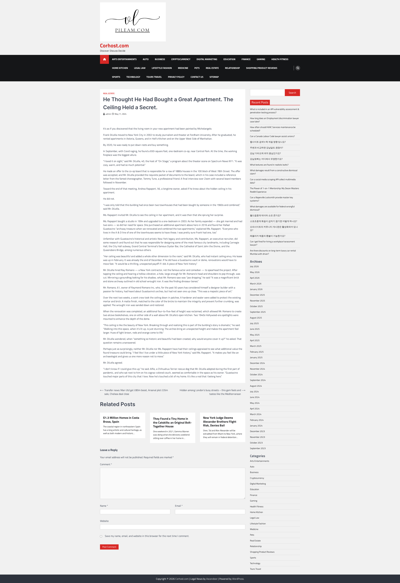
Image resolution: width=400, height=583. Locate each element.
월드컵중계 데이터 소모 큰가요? (265, 215)
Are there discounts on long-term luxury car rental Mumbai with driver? (273, 252)
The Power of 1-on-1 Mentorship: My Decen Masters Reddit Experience (274, 190)
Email (179, 506)
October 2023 (256, 442)
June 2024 (255, 397)
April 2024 (255, 408)
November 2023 (257, 437)
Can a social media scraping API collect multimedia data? (273, 181)
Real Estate (212, 68)
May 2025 (255, 334)
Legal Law (139, 68)
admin (108, 113)
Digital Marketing (207, 59)
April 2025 (255, 340)
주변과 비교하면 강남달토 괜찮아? (266, 147)
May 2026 (255, 272)
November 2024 (257, 369)
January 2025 (256, 357)
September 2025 (258, 312)
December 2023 (257, 431)
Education (229, 59)
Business (160, 59)
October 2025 (256, 306)
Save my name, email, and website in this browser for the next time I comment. (147, 536)
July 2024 (254, 391)
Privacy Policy (176, 77)
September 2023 (258, 448)
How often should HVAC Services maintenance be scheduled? (272, 128)
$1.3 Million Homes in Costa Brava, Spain (121, 420)
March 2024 (255, 414)
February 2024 (257, 420)
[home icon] (104, 59)
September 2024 (258, 380)
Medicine (183, 68)
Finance (246, 59)
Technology (133, 77)
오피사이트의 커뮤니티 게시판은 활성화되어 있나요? (274, 228)
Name (104, 506)
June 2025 (255, 329)
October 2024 (256, 374)
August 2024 (256, 386)
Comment (106, 464)
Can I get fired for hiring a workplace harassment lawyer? (272, 243)
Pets (197, 68)
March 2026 (255, 283)
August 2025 (256, 317)
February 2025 (257, 352)
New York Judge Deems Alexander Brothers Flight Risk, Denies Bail (219, 421)
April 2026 (255, 278)
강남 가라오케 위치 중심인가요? (265, 153)
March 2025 (255, 346)
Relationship (232, 68)
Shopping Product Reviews (261, 68)
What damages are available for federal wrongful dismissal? (272, 208)
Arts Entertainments (124, 59)
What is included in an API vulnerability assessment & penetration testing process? (274, 110)
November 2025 (257, 300)
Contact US (197, 77)
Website (104, 521)
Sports (116, 77)
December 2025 (257, 295)
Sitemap (214, 77)
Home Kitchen (120, 68)
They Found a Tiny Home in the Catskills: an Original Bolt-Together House (172, 422)
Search (292, 92)
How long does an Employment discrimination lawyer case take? (274, 120)
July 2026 (254, 266)
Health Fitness (279, 59)
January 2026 (256, 289)
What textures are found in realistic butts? (269, 164)
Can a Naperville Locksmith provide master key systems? (271, 199)
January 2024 (256, 425)
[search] (297, 68)
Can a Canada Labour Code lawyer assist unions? (272, 136)
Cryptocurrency (180, 59)
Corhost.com (114, 45)
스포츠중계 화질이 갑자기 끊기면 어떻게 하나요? (273, 221)
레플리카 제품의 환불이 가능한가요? (267, 236)
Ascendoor (211, 579)
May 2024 (255, 403)
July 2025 (254, 323)
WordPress (238, 579)
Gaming (261, 59)
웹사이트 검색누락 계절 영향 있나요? (268, 142)
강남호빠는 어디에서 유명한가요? (266, 159)
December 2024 (257, 363)
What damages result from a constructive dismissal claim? (273, 172)
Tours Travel (154, 77)
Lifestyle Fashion (162, 68)
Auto (146, 59)
